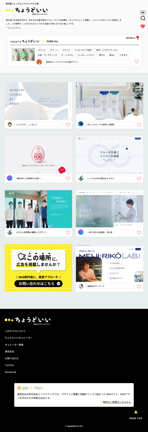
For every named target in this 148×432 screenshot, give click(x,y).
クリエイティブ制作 (83, 49)
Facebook (10, 372)
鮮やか (102, 54)
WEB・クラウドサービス (107, 49)
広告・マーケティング (47, 54)
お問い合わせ (12, 358)
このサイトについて (15, 331)
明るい (112, 54)
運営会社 (9, 351)
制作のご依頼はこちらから (117, 402)
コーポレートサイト (86, 54)
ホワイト (42, 49)
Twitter (9, 365)
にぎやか (123, 54)
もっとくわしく (14, 27)
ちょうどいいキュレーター (19, 337)
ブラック (66, 49)
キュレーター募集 (14, 344)
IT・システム (67, 54)
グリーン (54, 49)
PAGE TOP (136, 418)
